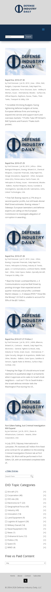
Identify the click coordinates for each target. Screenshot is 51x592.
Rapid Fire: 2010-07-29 (15, 163)
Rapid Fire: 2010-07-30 (15, 80)
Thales (34, 96)
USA (27, 99)
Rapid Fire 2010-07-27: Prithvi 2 (18, 339)
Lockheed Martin (33, 269)
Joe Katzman (12, 431)
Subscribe (37, 576)
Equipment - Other (28, 176)
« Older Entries (11, 471)
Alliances (39, 342)
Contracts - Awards (22, 345)
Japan (7, 269)
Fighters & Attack (28, 349)
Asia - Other (35, 83)
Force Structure (26, 89)
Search (28, 37)
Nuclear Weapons (20, 186)
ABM (33, 342)
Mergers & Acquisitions (26, 355)
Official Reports (11, 96)
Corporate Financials (20, 86)
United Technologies (13, 192)
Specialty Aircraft (23, 189)
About (20, 576)
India (38, 349)
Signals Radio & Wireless (21, 362)
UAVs (42, 189)
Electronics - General (13, 349)
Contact (28, 576)
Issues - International (20, 93)
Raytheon (21, 96)
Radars (28, 272)
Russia (28, 96)
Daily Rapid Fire (35, 86)
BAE (42, 83)
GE (38, 179)
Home (12, 576)
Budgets (8, 86)
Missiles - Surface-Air (37, 93)
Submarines (34, 189)
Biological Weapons (12, 169)
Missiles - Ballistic (17, 358)
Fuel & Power (31, 179)
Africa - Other (36, 166)
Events (7, 89)
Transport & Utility (18, 99)
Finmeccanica (19, 179)
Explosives (15, 89)
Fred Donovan (12, 83)
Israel (22, 352)
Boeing (24, 169)
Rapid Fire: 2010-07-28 (15, 256)
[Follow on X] (25, 581)
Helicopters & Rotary (13, 182)
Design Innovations (12, 176)
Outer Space (20, 272)
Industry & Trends (35, 265)
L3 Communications (18, 269)
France (7, 265)
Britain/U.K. (32, 169)
